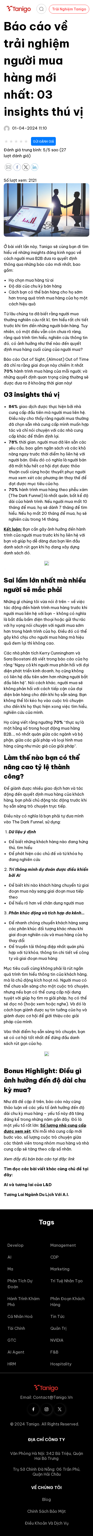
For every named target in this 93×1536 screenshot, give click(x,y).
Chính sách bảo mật (46, 1511)
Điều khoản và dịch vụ (46, 1523)
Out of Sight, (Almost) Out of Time (55, 359)
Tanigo (45, 246)
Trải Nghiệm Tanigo (69, 9)
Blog (46, 1499)
